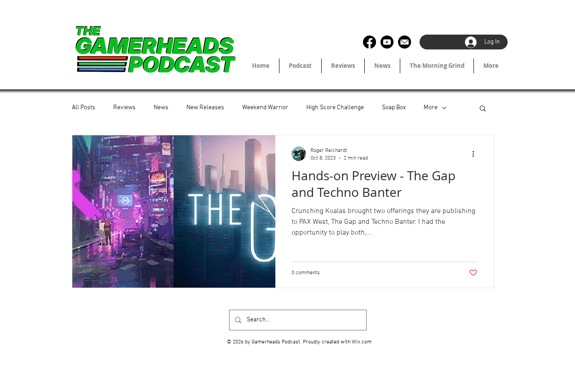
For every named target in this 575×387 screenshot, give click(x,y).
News (161, 107)
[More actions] (476, 153)
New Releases (205, 107)
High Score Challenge (335, 107)
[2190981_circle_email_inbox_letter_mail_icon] (404, 42)
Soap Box (394, 107)
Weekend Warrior (265, 107)
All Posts (83, 107)
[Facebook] (369, 42)
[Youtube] (387, 42)
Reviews (124, 107)
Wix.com (362, 342)
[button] (482, 109)
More (431, 107)
